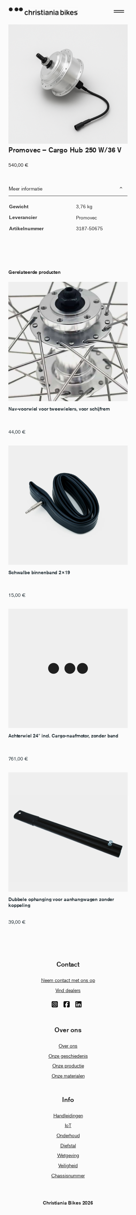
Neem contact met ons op (68, 980)
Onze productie (68, 1065)
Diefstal (68, 1145)
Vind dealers (68, 990)
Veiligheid (68, 1165)
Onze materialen (68, 1076)
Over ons (68, 1046)
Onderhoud (68, 1135)
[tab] (68, 188)
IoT (68, 1125)
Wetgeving (68, 1155)
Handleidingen (68, 1115)
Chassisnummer (68, 1175)
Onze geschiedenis (68, 1056)
